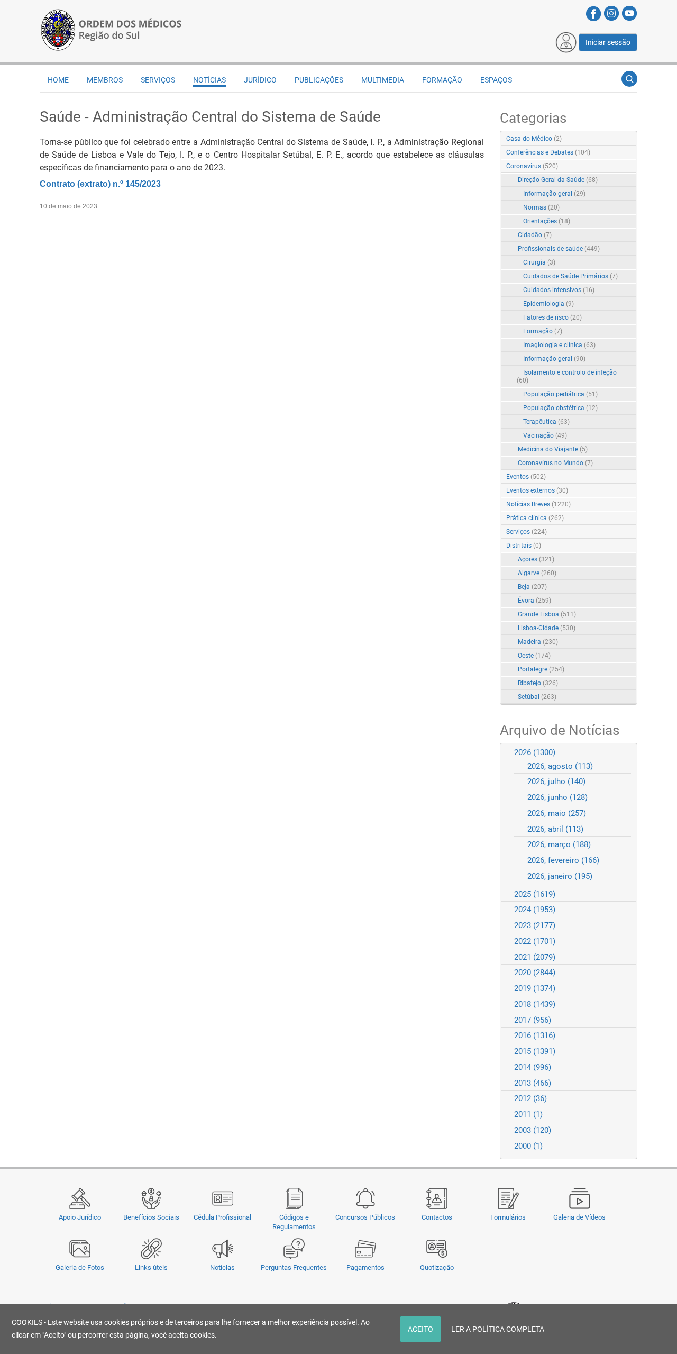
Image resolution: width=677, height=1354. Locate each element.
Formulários (508, 1217)
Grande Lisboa (547, 614)
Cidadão (535, 235)
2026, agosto (560, 766)
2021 (534, 957)
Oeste (534, 655)
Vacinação (545, 435)
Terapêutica (546, 421)
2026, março (559, 844)
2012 (530, 1098)
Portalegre (541, 669)
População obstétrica (560, 408)
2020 (534, 972)
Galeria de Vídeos (579, 1217)
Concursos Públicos (365, 1217)
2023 (534, 925)
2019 (534, 988)
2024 (534, 909)
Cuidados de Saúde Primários (570, 276)
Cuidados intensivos (558, 290)
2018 (534, 1004)
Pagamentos (365, 1267)
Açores (536, 559)
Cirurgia (539, 262)
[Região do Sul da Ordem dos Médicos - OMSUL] (111, 28)
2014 (532, 1067)
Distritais (523, 545)
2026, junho (557, 797)
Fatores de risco (552, 317)
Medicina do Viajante (553, 449)
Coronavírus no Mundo (555, 463)
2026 (534, 752)
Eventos (526, 476)
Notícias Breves (538, 504)
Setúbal (537, 697)
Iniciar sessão (607, 42)
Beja (532, 586)
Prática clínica (535, 518)
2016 (534, 1035)
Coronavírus (532, 166)
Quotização (437, 1267)
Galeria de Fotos (80, 1267)
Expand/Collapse (618, 166)
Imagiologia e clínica (559, 345)
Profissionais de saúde (559, 248)
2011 (528, 1114)
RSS (630, 139)
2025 (534, 894)
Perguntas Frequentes (294, 1267)
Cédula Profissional (222, 1217)
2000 (528, 1146)
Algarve (537, 573)
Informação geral (554, 193)
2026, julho (556, 781)
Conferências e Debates (548, 152)
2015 (534, 1051)
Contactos (437, 1217)
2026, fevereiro (563, 860)
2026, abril (555, 829)
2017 (532, 1020)
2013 (532, 1083)
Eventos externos (537, 490)
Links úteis (151, 1267)
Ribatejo (538, 683)
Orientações (546, 221)
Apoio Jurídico (80, 1217)
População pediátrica (560, 394)
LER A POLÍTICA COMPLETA (497, 1329)
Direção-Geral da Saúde (558, 180)
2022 (534, 941)
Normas (541, 207)
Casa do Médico (534, 138)
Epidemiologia (548, 303)
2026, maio (556, 813)
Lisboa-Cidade (546, 628)
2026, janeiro (559, 876)
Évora (534, 600)
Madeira (538, 642)
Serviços (526, 531)
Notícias (222, 1267)
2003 (532, 1130)
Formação (542, 331)
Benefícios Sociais (151, 1217)
